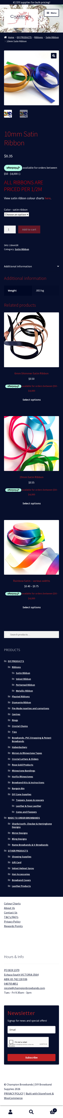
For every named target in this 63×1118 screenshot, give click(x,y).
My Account (10, 1112)
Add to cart (29, 229)
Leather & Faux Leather (28, 806)
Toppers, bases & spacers (30, 800)
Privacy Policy (12, 921)
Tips (14, 731)
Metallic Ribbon (24, 690)
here (48, 198)
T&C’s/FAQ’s (11, 917)
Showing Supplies (21, 856)
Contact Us (10, 912)
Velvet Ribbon (23, 678)
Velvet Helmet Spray (23, 868)
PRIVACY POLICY (13, 1093)
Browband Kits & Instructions (28, 782)
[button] (54, 55)
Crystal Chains (20, 726)
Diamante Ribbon (21, 702)
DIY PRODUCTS (24, 37)
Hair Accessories (21, 874)
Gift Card (16, 862)
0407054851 (11, 983)
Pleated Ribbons (21, 696)
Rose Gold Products (22, 764)
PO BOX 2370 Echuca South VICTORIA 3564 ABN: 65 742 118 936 (21, 974)
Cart (48, 1109)
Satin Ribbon (52, 37)
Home (11, 37)
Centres (16, 714)
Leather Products (21, 886)
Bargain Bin (18, 788)
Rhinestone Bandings (23, 770)
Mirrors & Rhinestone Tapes (27, 753)
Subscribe (31, 1057)
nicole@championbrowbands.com (24, 988)
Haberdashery (19, 747)
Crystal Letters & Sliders (25, 759)
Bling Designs (19, 838)
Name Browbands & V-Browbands (30, 844)
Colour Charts (12, 903)
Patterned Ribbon (25, 684)
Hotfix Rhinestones (22, 776)
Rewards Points (13, 926)
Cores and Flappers (26, 811)
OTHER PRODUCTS (18, 850)
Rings (15, 720)
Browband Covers (21, 880)
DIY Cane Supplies (21, 794)
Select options (32, 399)
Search (31, 1112)
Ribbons (38, 37)
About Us (9, 908)
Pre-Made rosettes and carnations (30, 708)
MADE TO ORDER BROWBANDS (24, 817)
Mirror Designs (20, 832)
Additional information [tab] (18, 266)
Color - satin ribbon (15, 209)
